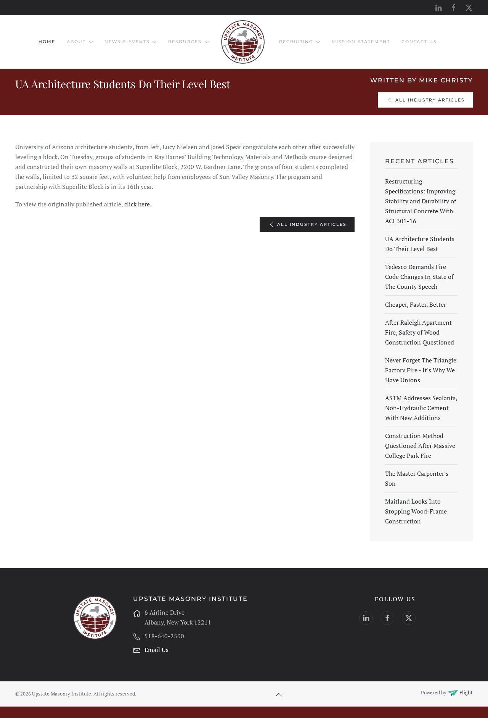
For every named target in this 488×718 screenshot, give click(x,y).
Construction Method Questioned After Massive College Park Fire (420, 445)
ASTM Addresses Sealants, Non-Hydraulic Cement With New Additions (421, 408)
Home (47, 41)
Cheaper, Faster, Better (415, 304)
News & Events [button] (127, 41)
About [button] (76, 41)
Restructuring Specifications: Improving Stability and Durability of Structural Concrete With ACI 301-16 (420, 201)
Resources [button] (185, 41)
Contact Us (419, 41)
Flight (465, 692)
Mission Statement (361, 41)
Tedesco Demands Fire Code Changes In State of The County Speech (419, 276)
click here (136, 204)
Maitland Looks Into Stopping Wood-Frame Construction (416, 511)
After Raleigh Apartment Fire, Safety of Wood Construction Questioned (419, 332)
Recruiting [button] (296, 41)
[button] (278, 695)
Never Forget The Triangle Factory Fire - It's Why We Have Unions (420, 370)
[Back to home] (244, 42)
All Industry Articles (430, 100)
